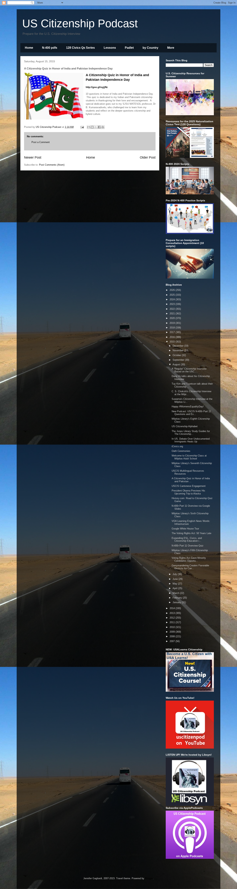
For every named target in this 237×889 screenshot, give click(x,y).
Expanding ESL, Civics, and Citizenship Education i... (187, 539)
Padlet (129, 47)
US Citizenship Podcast (80, 23)
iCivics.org (177, 446)
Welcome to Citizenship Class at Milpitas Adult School (189, 457)
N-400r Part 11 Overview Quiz (187, 545)
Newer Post (32, 157)
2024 (173, 299)
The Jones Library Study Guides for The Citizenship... (191, 433)
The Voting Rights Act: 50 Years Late (191, 533)
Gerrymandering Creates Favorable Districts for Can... (190, 567)
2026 (173, 290)
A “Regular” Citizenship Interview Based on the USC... (189, 370)
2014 (173, 608)
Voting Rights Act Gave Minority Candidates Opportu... (189, 559)
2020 (173, 318)
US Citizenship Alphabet (185, 426)
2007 (173, 641)
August (177, 364)
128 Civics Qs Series (80, 47)
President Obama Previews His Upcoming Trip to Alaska (188, 492)
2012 (173, 617)
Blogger (149, 878)
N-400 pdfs (49, 47)
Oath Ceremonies (181, 451)
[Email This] (89, 127)
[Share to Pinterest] (103, 127)
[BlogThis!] (92, 127)
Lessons (110, 47)
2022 (173, 309)
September (179, 359)
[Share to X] (96, 127)
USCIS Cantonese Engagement (189, 486)
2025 (173, 294)
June (175, 579)
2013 (173, 613)
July (175, 574)
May (175, 583)
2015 (173, 341)
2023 (173, 304)
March (176, 593)
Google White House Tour (185, 528)
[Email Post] (82, 127)
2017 (173, 332)
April (175, 588)
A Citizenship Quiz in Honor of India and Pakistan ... (191, 480)
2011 (173, 622)
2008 (173, 636)
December (178, 345)
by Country (150, 47)
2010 (173, 627)
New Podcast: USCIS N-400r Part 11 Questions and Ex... (191, 413)
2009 (173, 631)
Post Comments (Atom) (51, 164)
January (177, 602)
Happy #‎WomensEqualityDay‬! (188, 406)
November (178, 350)
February (178, 597)
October (177, 355)
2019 (173, 323)
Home (29, 47)
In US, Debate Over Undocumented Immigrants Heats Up (191, 440)
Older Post (148, 157)
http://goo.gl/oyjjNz (97, 87)
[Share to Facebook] (99, 127)
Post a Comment (40, 142)
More (170, 47)
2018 (173, 327)
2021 (173, 313)
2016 (173, 337)
